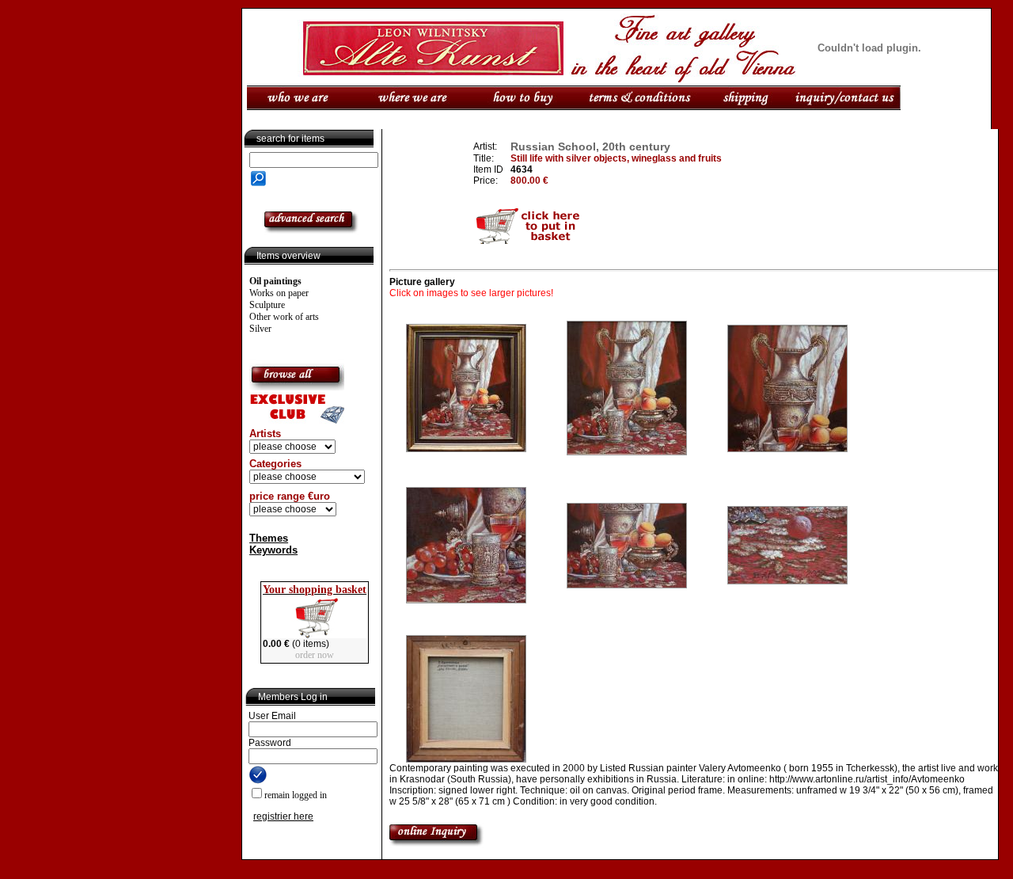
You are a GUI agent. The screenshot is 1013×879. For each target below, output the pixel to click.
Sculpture (267, 304)
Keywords (273, 550)
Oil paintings (275, 281)
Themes (268, 538)
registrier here (283, 816)
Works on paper (279, 293)
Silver (260, 328)
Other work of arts (284, 316)
